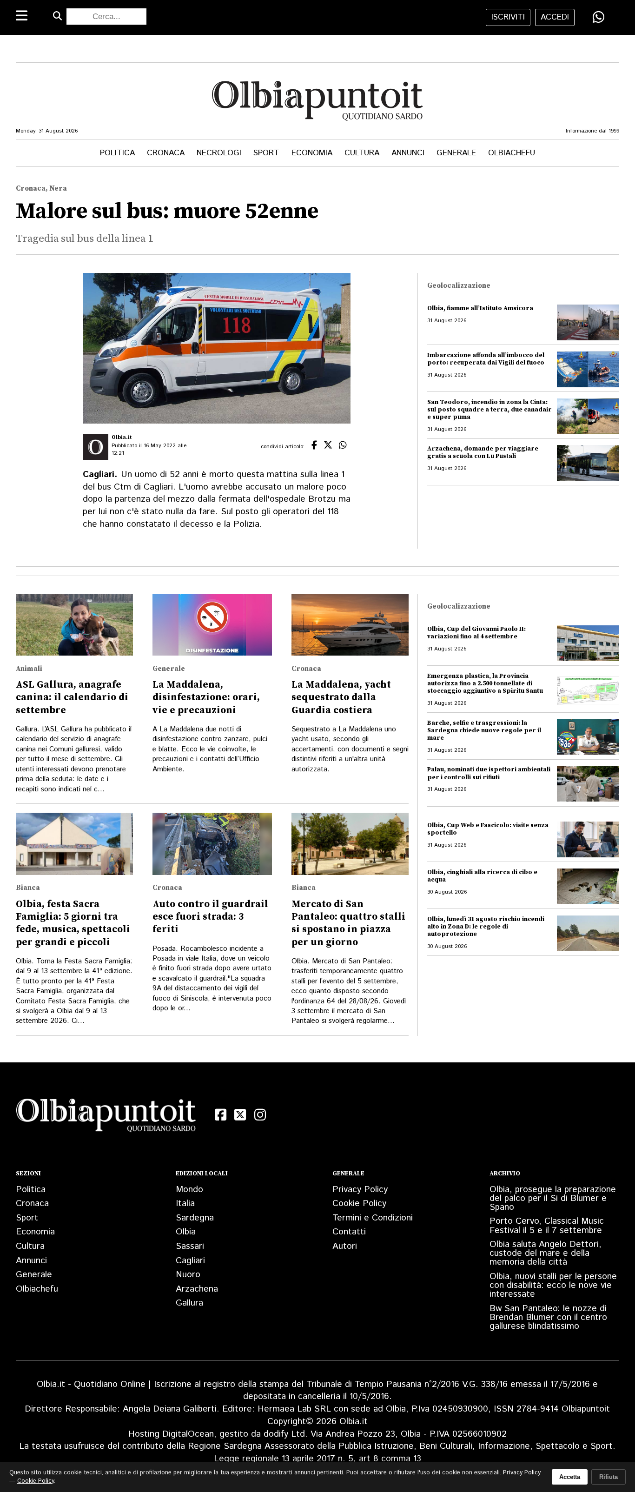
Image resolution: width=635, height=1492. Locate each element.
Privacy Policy (360, 1189)
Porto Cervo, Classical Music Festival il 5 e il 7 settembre (546, 1225)
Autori (344, 1246)
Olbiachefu (511, 153)
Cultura (361, 153)
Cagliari (190, 1260)
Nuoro (188, 1274)
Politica (117, 153)
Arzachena (197, 1289)
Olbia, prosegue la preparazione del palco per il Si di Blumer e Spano (552, 1198)
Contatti (349, 1232)
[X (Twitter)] (240, 1115)
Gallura (189, 1303)
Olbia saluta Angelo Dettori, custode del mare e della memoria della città (545, 1253)
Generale (456, 153)
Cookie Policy (359, 1203)
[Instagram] (260, 1115)
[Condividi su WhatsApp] (598, 17)
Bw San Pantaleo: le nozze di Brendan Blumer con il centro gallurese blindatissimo (548, 1317)
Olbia (186, 1232)
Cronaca (166, 153)
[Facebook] (221, 1115)
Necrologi (219, 153)
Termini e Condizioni (372, 1218)
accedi (555, 17)
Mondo (189, 1189)
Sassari (190, 1246)
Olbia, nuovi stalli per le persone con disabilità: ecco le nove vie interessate (553, 1285)
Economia (311, 153)
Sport (266, 153)
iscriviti (508, 17)
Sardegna (195, 1218)
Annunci (407, 153)
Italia (185, 1203)
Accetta (569, 1476)
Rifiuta (608, 1476)
